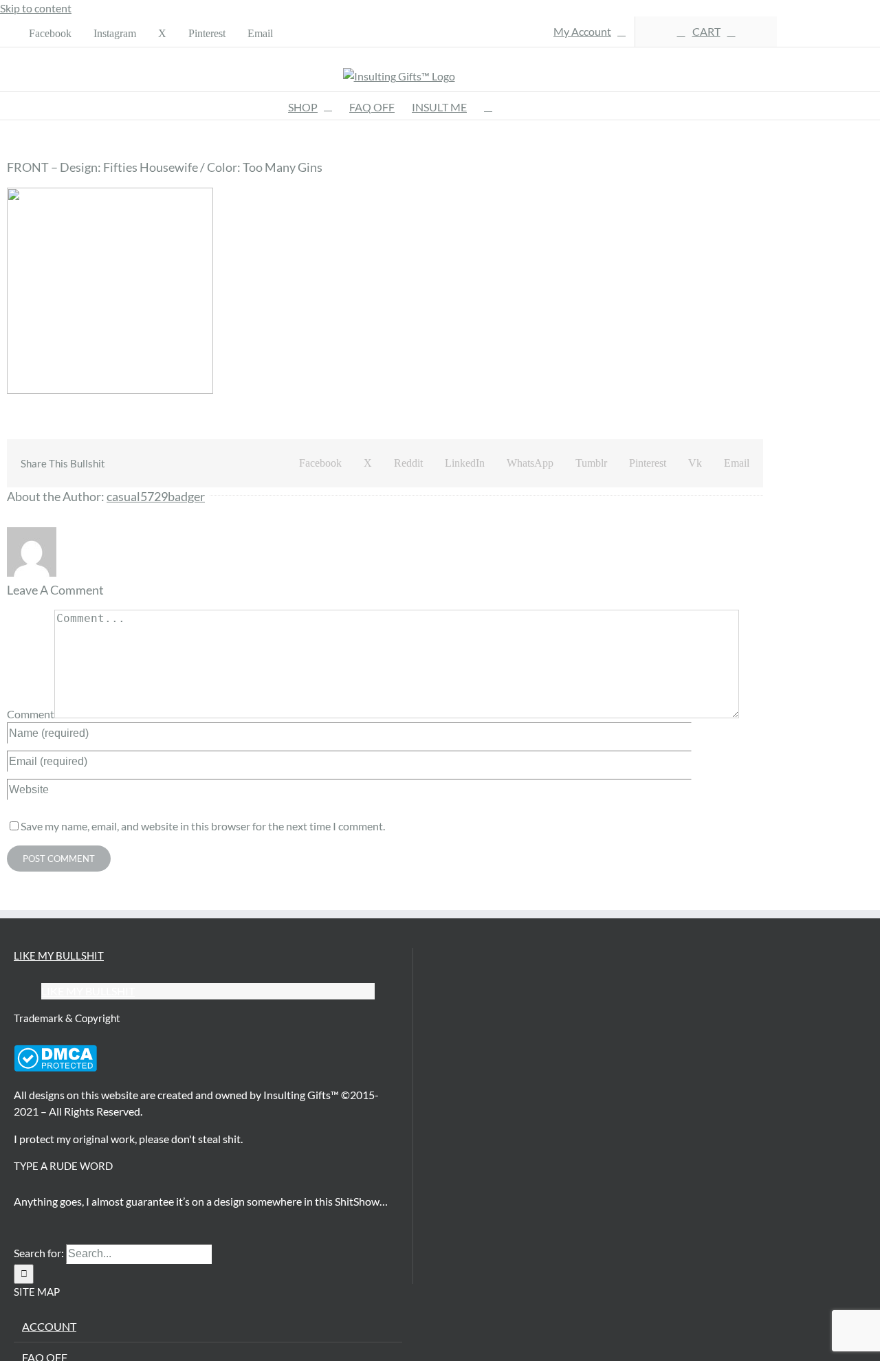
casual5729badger (156, 496)
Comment (30, 713)
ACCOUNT (49, 1326)
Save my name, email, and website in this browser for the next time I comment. (203, 825)
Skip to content (36, 7)
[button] (488, 106)
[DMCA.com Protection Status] (55, 1067)
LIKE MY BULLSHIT (59, 955)
